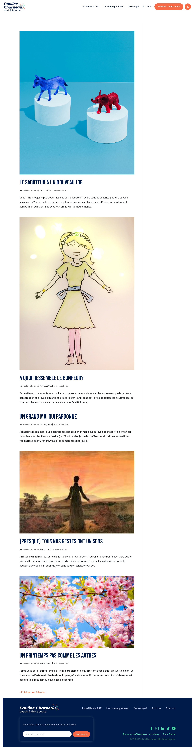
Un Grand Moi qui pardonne (48, 416)
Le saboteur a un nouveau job (51, 182)
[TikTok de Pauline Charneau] (168, 728)
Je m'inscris (81, 734)
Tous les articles (60, 190)
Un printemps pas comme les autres (58, 655)
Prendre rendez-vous (169, 6)
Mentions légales (167, 739)
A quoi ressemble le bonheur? (51, 378)
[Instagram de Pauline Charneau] (157, 728)
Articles (147, 6)
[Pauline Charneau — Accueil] (14, 6)
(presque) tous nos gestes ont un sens (61, 541)
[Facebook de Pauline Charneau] (151, 728)
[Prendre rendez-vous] (188, 6)
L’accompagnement (113, 6)
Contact (171, 708)
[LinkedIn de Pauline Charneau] (162, 728)
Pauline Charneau (31, 190)
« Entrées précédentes (33, 692)
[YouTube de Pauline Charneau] (174, 728)
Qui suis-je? (133, 6)
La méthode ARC (90, 6)
